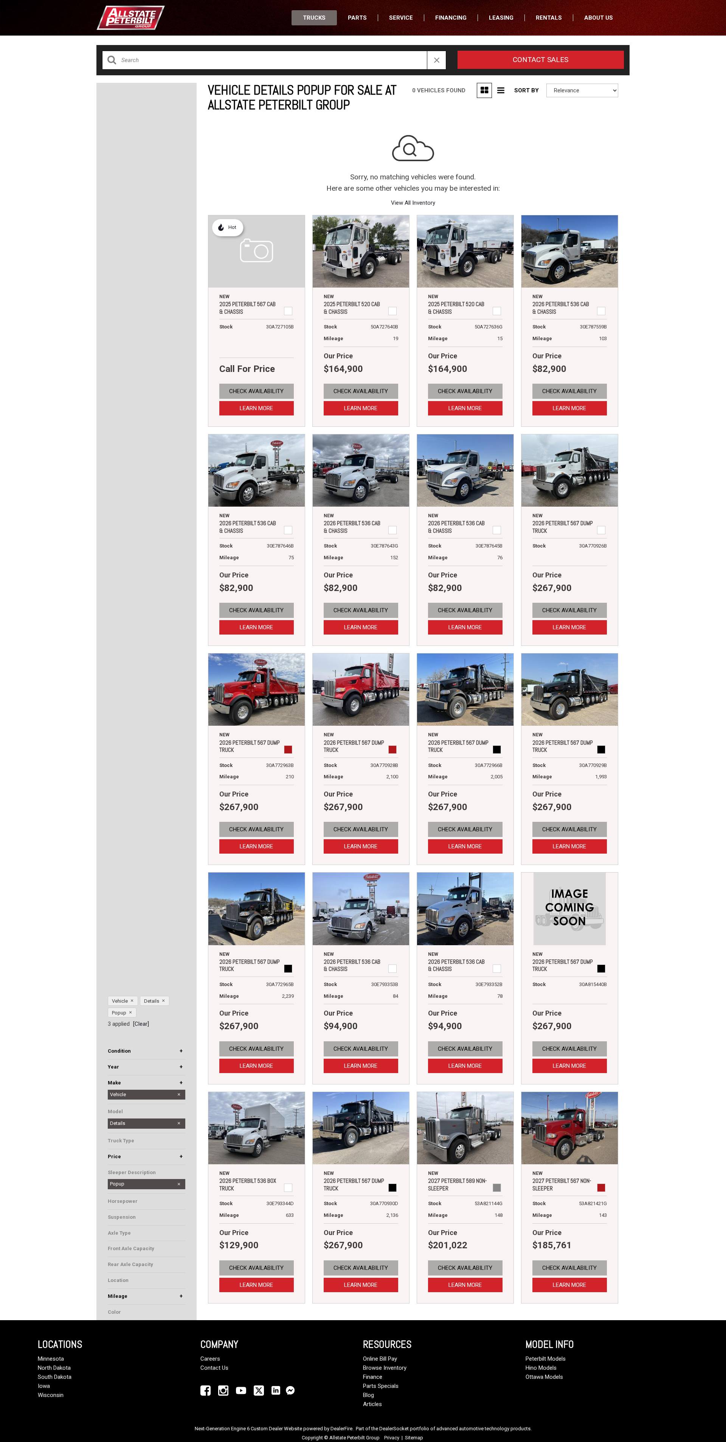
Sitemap (414, 1437)
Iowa (44, 1386)
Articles (372, 1404)
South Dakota (54, 1377)
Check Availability (256, 391)
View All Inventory (413, 202)
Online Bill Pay (380, 1358)
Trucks (314, 17)
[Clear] (141, 1023)
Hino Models (541, 1367)
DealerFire (341, 1428)
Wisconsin (51, 1395)
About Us (598, 17)
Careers (210, 1358)
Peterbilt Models (546, 1358)
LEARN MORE (256, 408)
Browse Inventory (384, 1367)
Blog (368, 1395)
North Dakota (54, 1367)
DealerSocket (394, 1428)
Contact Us (214, 1367)
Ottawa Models (544, 1377)
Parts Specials (381, 1386)
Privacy (391, 1437)
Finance (372, 1377)
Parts (357, 17)
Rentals (549, 17)
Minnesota (51, 1358)
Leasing (501, 17)
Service (401, 17)
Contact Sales (540, 59)
